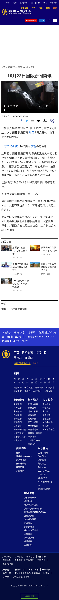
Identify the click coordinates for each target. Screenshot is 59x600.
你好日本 (42, 456)
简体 (38, 3)
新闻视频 (19, 399)
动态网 (46, 573)
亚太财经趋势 (20, 437)
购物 (35, 363)
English (39, 336)
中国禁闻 (18, 411)
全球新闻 (18, 404)
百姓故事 (28, 534)
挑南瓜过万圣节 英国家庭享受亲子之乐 (48, 267)
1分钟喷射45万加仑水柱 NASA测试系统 (20, 283)
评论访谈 (33, 399)
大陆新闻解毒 (34, 440)
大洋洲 (40, 332)
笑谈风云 (47, 408)
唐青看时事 (33, 429)
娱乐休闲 (43, 448)
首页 (3, 67)
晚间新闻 (18, 415)
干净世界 (46, 569)
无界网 (6, 577)
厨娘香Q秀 (42, 478)
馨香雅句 (47, 415)
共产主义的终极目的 (33, 508)
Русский (6, 341)
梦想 (33, 146)
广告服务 (30, 560)
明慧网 (37, 573)
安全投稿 (18, 560)
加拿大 (23, 332)
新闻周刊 (18, 422)
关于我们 (19, 556)
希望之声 (7, 573)
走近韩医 (20, 471)
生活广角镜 (43, 453)
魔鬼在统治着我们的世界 (35, 512)
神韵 (7, 3)
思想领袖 (32, 419)
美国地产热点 (49, 429)
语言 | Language (50, 3)
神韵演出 (37, 391)
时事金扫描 (33, 411)
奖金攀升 (14, 146)
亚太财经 (18, 440)
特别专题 (29, 493)
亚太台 (18, 336)
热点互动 (32, 408)
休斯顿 (48, 332)
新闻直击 (18, 419)
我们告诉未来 (30, 497)
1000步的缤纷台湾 (45, 483)
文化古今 (47, 426)
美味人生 (42, 467)
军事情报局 (33, 426)
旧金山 (9, 336)
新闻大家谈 (33, 404)
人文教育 (48, 399)
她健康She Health (24, 456)
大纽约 (15, 332)
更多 (28, 577)
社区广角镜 (19, 433)
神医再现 (20, 467)
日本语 (16, 341)
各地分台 (23, 3)
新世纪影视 (17, 577)
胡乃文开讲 (21, 460)
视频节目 (41, 352)
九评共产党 (29, 516)
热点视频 (28, 387)
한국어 (25, 341)
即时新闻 (39, 387)
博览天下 (18, 391)
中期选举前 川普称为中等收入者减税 (20, 267)
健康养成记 (21, 463)
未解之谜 (47, 404)
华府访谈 (18, 426)
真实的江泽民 (30, 519)
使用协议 (7, 560)
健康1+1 (20, 453)
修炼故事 (28, 541)
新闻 (16, 373)
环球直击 (18, 408)
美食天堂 (42, 463)
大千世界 (42, 474)
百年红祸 (28, 523)
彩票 (31, 132)
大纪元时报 (33, 569)
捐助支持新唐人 (22, 363)
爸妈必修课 (48, 422)
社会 (26, 67)
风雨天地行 (29, 527)
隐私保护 (42, 556)
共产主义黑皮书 (31, 530)
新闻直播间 (31, 20)
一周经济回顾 (20, 429)
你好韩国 (42, 460)
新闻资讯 (12, 67)
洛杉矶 (31, 332)
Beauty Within (44, 471)
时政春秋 (32, 415)
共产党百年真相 (31, 505)
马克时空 (32, 437)
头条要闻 (18, 387)
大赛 (15, 3)
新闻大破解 (33, 422)
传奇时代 (28, 501)
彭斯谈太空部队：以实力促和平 (19, 250)
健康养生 (21, 448)
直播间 (28, 357)
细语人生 (32, 444)
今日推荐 (50, 387)
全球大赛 (48, 391)
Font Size (45, 120)
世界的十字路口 (35, 433)
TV (43, 20)
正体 (33, 3)
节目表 (18, 357)
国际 (20, 67)
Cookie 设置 (29, 596)
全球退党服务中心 (22, 573)
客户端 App (8, 564)
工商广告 (28, 545)
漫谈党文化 (29, 537)
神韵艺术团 (20, 569)
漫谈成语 (47, 419)
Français (49, 336)
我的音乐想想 (44, 489)
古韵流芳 (47, 411)
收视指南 (30, 556)
